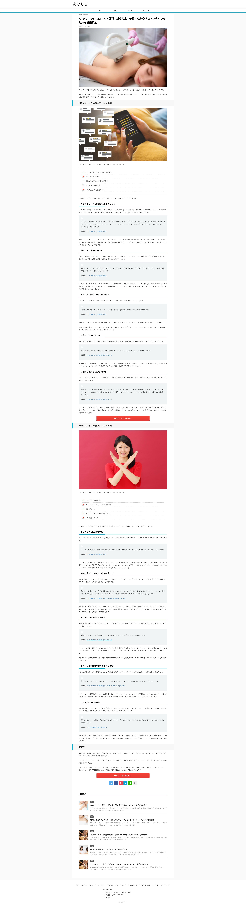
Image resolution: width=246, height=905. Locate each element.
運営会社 (108, 897)
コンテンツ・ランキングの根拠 (114, 894)
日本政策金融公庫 (132, 885)
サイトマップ (109, 896)
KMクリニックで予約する (122, 418)
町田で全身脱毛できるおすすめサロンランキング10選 (108, 849)
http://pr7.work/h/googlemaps (97, 727)
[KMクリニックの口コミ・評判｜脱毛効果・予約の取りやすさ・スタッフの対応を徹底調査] (125, 783)
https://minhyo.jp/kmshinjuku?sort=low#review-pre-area (106, 686)
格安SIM (167, 885)
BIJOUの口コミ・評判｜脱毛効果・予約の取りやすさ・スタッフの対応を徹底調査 (118, 805)
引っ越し (130, 10)
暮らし (141, 885)
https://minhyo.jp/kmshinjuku (96, 231)
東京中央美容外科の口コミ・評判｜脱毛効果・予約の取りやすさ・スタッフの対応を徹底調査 (122, 820)
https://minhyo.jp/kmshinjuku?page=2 (99, 355)
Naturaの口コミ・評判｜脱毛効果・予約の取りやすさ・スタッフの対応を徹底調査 (118, 835)
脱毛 (162, 885)
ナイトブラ (146, 10)
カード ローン (89, 885)
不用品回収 (110, 885)
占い (115, 10)
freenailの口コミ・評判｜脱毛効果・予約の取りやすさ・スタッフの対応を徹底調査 (119, 864)
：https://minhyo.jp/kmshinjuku (95, 275)
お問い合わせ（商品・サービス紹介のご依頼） (119, 892)
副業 (117, 885)
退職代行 (147, 885)
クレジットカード (100, 885)
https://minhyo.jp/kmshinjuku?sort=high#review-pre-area (106, 598)
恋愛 (100, 10)
